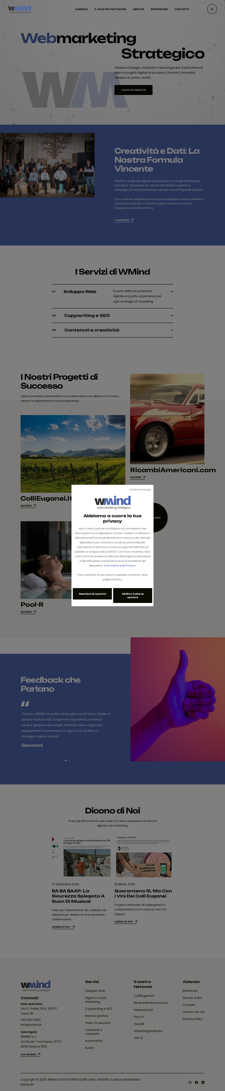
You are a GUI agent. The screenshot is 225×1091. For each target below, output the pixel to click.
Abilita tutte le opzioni (133, 595)
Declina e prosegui (140, 489)
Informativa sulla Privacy (120, 565)
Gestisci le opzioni (92, 593)
